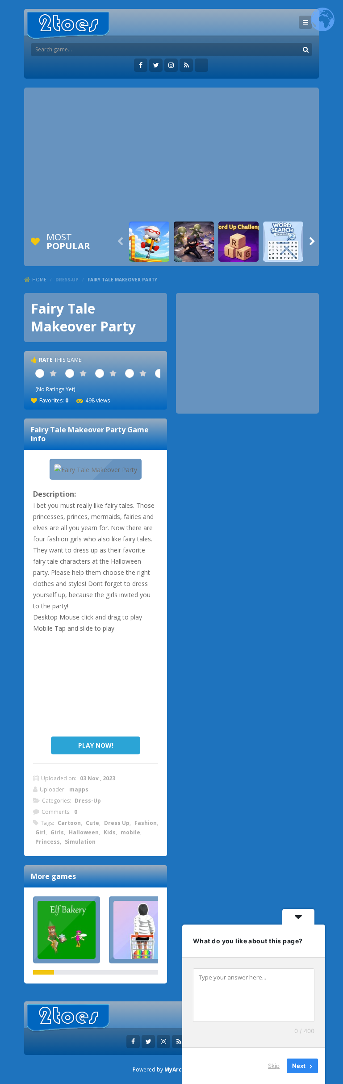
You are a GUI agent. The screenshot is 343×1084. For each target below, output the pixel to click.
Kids (110, 832)
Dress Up (117, 823)
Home (39, 279)
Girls (57, 832)
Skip (274, 1065)
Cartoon (69, 823)
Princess (47, 841)
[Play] (149, 242)
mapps (78, 789)
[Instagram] (171, 65)
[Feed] (186, 65)
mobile (130, 832)
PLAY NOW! (95, 745)
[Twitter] (156, 65)
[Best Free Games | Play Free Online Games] (68, 25)
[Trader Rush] (142, 929)
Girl (40, 832)
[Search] (305, 49)
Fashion (145, 823)
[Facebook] (140, 65)
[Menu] (305, 22)
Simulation (80, 841)
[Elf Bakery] (66, 929)
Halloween (84, 832)
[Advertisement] (171, 154)
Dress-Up (67, 279)
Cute (92, 823)
